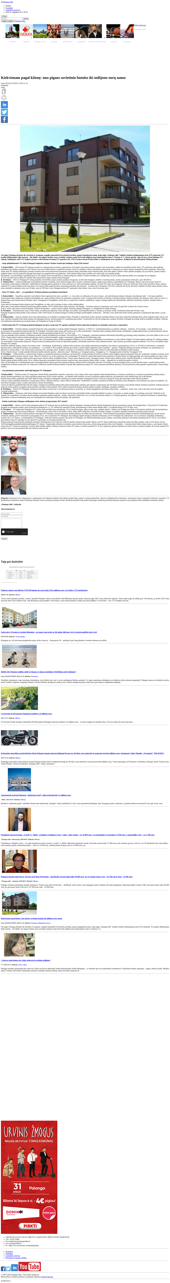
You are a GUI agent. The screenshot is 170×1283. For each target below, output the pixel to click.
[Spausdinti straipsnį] (4, 100)
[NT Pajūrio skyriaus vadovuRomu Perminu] (13, 455)
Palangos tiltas (20, 21)
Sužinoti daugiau (47, 1277)
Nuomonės (34, 676)
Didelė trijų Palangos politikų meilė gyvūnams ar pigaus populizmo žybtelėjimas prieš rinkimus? (38, 672)
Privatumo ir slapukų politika (16, 1258)
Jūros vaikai (23, 965)
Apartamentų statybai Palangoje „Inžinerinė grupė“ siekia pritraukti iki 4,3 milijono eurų (36, 795)
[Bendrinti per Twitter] (4, 115)
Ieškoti (26, 19)
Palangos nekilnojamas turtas (41, 923)
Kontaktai (9, 8)
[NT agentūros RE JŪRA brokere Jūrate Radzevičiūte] (13, 474)
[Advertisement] (85, 58)
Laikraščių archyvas (13, 10)
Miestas (17, 595)
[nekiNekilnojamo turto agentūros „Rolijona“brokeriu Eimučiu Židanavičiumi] (13, 494)
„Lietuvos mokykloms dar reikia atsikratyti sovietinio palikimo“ (26, 960)
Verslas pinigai (20, 636)
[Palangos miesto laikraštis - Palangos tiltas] (7, 2)
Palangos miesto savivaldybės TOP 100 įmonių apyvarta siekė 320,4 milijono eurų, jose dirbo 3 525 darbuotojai (44, 590)
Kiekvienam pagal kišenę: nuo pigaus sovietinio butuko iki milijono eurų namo (31, 918)
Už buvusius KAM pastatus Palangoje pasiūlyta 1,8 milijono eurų (26, 714)
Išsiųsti (4, 539)
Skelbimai (9, 1254)
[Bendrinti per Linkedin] (4, 107)
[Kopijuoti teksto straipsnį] (4, 94)
